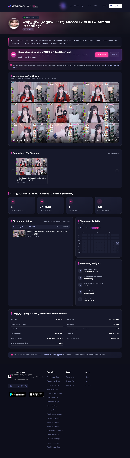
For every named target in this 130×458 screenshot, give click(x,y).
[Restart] (14, 140)
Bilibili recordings (53, 435)
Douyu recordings (53, 439)
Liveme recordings (53, 418)
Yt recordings (52, 410)
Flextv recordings (53, 426)
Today (82, 228)
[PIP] (112, 140)
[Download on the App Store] (36, 394)
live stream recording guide (52, 355)
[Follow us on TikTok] (14, 386)
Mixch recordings (53, 422)
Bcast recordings (53, 402)
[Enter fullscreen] (116, 140)
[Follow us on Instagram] (22, 386)
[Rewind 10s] (21, 140)
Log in (114, 54)
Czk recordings (52, 406)
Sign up (103, 54)
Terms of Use (70, 377)
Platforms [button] (63, 6)
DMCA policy (70, 385)
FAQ (95, 6)
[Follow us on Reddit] (26, 386)
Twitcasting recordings (55, 430)
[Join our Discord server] (11, 386)
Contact (88, 385)
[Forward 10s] (24, 140)
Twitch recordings (53, 381)
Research (103, 6)
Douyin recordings (53, 385)
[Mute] (97, 140)
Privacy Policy (71, 381)
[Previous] (13, 171)
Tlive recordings (52, 398)
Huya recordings (53, 443)
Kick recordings (52, 389)
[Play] (17, 140)
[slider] (55, 140)
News (89, 6)
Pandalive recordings (54, 414)
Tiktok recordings (53, 377)
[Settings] (109, 140)
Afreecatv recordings (54, 393)
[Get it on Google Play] (17, 394)
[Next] (117, 171)
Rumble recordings (53, 447)
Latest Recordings (76, 6)
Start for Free (115, 6)
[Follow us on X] (18, 386)
